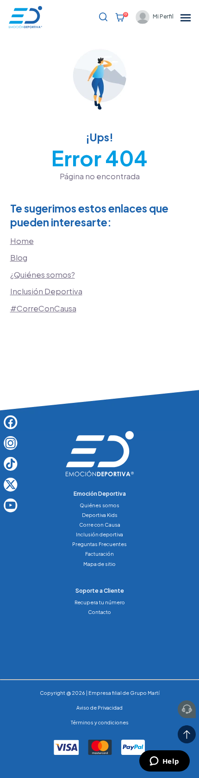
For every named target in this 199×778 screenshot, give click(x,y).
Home (22, 241)
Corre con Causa (99, 525)
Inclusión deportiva (99, 534)
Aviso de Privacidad (99, 708)
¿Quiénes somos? (42, 275)
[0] (119, 17)
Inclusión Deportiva (46, 291)
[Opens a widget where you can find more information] (164, 761)
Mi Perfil (163, 16)
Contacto (99, 612)
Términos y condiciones (100, 722)
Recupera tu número (100, 602)
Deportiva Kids (100, 515)
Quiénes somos (99, 505)
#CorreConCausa (43, 308)
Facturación (99, 554)
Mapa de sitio (99, 564)
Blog (18, 257)
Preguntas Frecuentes (99, 544)
